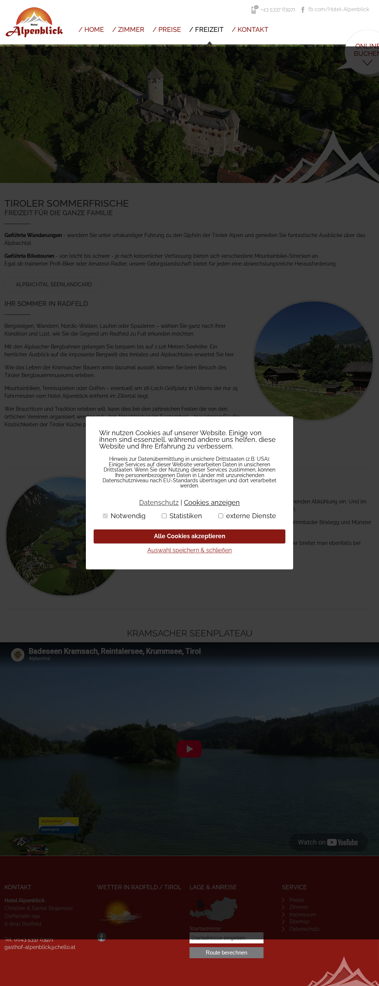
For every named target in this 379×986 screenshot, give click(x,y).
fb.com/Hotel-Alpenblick (338, 9)
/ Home (91, 29)
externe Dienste (251, 516)
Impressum (302, 914)
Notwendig (128, 516)
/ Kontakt (250, 29)
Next (369, 114)
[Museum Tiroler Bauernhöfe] (313, 361)
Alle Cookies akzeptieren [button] (189, 536)
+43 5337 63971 (278, 9)
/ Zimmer (128, 29)
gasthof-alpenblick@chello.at (40, 947)
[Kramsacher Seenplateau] (65, 536)
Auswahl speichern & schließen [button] (189, 550)
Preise (296, 900)
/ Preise (166, 29)
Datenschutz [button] (159, 502)
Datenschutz (304, 929)
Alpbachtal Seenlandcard (54, 284)
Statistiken (186, 516)
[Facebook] (102, 940)
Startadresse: (206, 929)
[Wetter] (120, 913)
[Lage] (214, 909)
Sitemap (299, 922)
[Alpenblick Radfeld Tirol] (34, 43)
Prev (10, 114)
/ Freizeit (206, 29)
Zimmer (298, 907)
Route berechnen (226, 952)
